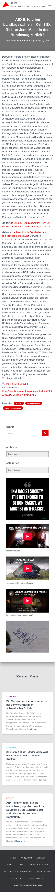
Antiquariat (26, 858)
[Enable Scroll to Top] (49, 886)
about (13, 858)
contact (41, 858)
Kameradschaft (33, 403)
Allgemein (11, 697)
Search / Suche (36, 879)
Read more (32, 729)
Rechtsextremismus (13, 408)
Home (21, 865)
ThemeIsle (37, 885)
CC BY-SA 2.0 (19, 395)
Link (32, 395)
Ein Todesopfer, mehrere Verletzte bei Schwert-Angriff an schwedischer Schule (26, 705)
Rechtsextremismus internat (18, 872)
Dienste (19, 403)
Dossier (10, 865)
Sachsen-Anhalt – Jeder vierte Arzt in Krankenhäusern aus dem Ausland (27, 756)
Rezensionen (18, 879)
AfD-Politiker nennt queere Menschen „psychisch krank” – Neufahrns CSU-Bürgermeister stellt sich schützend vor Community (25, 809)
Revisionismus (44, 872)
